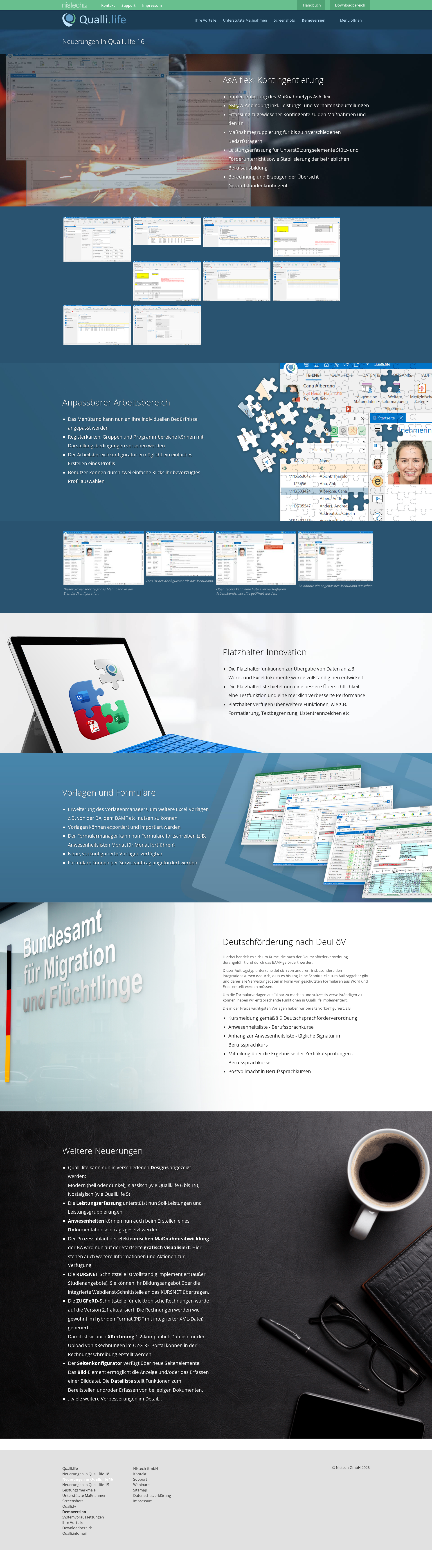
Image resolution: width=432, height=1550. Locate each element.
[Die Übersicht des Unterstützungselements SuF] (306, 299)
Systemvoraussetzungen (83, 1517)
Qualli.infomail (74, 1533)
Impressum (152, 5)
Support (128, 5)
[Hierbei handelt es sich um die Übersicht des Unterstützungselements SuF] (236, 245)
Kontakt (108, 5)
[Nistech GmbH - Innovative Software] (74, 5)
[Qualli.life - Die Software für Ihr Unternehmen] (94, 25)
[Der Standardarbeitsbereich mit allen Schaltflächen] (103, 583)
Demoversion (314, 20)
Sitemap (140, 1490)
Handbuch (312, 5)
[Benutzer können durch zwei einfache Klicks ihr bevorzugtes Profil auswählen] (256, 583)
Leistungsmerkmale (79, 1490)
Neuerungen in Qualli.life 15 (85, 1484)
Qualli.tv (69, 1506)
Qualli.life (70, 1468)
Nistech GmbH (145, 1468)
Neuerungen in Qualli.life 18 (85, 1473)
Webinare (141, 1484)
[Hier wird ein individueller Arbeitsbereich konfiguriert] (180, 575)
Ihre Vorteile (205, 20)
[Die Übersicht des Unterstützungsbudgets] (97, 343)
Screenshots (284, 20)
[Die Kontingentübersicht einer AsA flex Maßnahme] (97, 260)
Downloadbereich (350, 5)
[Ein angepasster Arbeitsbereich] (335, 580)
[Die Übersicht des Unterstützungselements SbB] (236, 299)
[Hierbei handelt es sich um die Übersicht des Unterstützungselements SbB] (167, 243)
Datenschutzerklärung (152, 1495)
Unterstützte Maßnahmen (245, 20)
